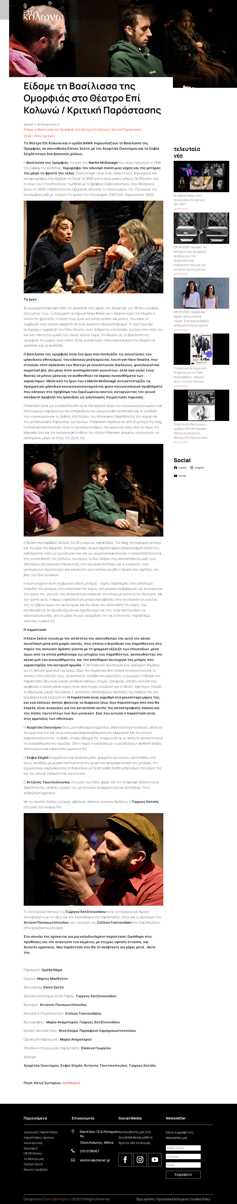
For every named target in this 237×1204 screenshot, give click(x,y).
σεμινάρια (30, 1148)
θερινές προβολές (36, 1169)
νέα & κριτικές (33, 1143)
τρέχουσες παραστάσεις (41, 1132)
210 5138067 (89, 1151)
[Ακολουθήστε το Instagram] (140, 1159)
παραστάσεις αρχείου (39, 1137)
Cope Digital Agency (56, 1199)
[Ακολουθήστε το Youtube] (154, 1159)
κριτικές (49, 136)
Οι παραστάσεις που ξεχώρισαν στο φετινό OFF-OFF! (189, 199)
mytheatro (71, 1083)
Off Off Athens (33, 1153)
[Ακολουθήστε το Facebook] (125, 1159)
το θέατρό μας (34, 1159)
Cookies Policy (200, 1199)
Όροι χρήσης (145, 1199)
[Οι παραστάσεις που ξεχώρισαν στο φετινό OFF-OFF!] (201, 177)
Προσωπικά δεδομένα (172, 1199)
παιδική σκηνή (33, 1164)
